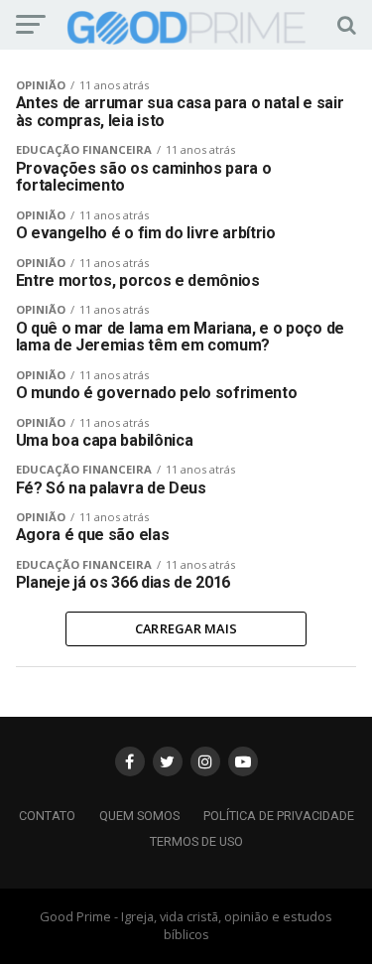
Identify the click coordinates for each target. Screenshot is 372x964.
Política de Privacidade (278, 815)
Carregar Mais (186, 628)
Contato (47, 815)
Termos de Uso (196, 841)
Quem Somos (139, 815)
